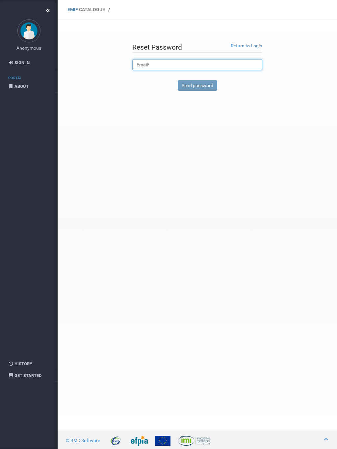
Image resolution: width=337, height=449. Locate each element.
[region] (29, 242)
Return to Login (246, 45)
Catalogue (86, 9)
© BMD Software (83, 440)
